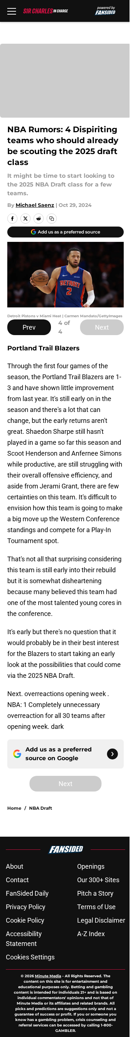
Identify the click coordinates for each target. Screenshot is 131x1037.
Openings (90, 866)
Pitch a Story (95, 893)
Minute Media (48, 976)
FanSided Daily (27, 893)
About (14, 866)
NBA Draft (40, 808)
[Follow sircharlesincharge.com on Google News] (112, 754)
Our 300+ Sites (98, 880)
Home (14, 808)
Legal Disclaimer (101, 920)
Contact (17, 880)
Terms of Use (96, 907)
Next (102, 327)
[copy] (52, 218)
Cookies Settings (30, 957)
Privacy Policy (25, 907)
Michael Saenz (35, 205)
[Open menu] (11, 11)
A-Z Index (91, 934)
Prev (29, 327)
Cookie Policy (25, 920)
